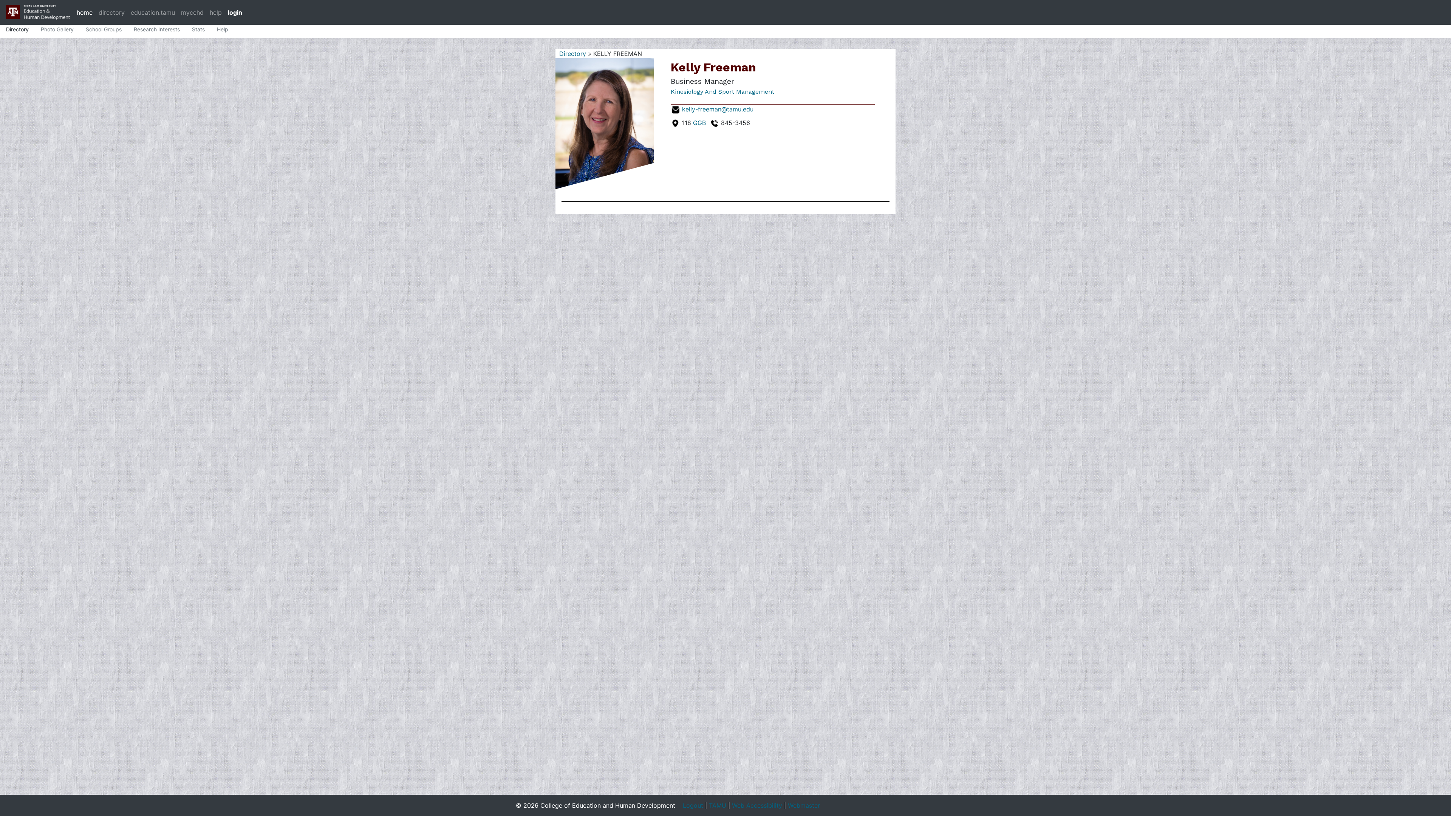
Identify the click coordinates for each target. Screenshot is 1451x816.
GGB (699, 123)
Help (222, 29)
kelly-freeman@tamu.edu (717, 109)
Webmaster (804, 805)
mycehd (192, 12)
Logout (693, 805)
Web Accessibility (757, 805)
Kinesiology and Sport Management (722, 91)
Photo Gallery (57, 29)
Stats (198, 29)
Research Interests (157, 29)
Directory (17, 29)
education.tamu (153, 12)
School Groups (104, 29)
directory (112, 12)
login (235, 12)
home (85, 12)
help (216, 12)
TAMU (717, 805)
